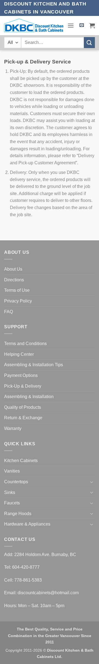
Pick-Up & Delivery (22, 386)
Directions (14, 279)
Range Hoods (17, 513)
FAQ (8, 311)
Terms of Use (17, 290)
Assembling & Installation (29, 396)
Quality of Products (22, 407)
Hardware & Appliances (27, 524)
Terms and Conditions (25, 343)
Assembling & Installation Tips (33, 364)
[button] (70, 25)
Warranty (12, 428)
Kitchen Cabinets (21, 460)
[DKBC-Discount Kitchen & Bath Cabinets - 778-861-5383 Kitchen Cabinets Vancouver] (33, 25)
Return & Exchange (23, 417)
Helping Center (19, 354)
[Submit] (89, 42)
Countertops (16, 481)
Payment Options (21, 375)
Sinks (9, 492)
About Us (13, 269)
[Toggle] (91, 482)
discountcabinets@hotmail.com (48, 592)
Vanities (12, 471)
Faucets (12, 503)
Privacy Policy (18, 301)
